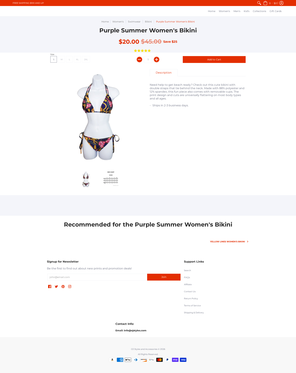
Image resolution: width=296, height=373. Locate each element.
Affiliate (188, 284)
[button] (270, 3)
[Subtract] (139, 59)
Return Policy (191, 298)
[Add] (156, 59)
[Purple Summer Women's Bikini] (86, 179)
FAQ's (187, 277)
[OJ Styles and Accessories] (16, 11)
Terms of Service (192, 305)
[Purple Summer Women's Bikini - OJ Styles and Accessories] (110, 179)
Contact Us (190, 291)
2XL (86, 59)
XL (77, 59)
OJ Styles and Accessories (144, 349)
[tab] (164, 72)
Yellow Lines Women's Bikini (227, 241)
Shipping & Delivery (194, 312)
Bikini (148, 21)
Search (187, 270)
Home (105, 21)
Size (52, 54)
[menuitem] (259, 3)
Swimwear (134, 21)
